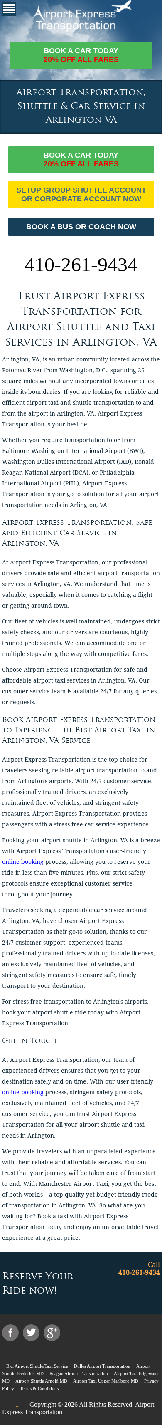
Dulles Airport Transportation (102, 1365)
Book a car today (81, 55)
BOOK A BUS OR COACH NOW (81, 227)
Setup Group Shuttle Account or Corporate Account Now (81, 194)
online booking (23, 861)
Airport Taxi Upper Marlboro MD (105, 1380)
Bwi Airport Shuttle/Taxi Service (37, 1365)
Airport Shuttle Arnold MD (41, 1380)
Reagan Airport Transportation (78, 1373)
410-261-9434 (81, 264)
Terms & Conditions (39, 1388)
